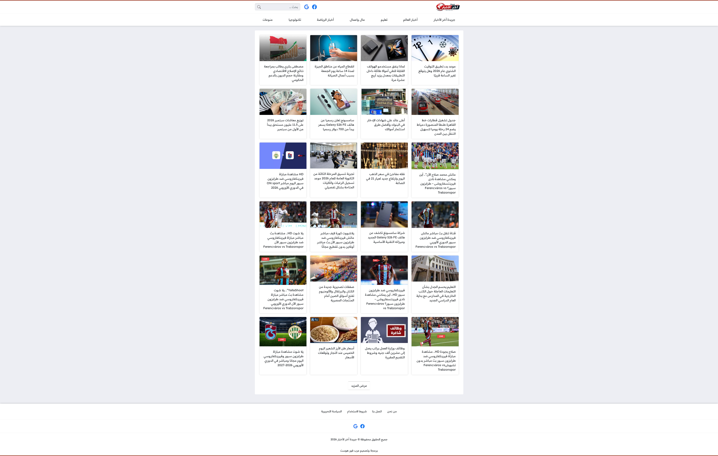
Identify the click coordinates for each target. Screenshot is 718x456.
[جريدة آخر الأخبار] (448, 7)
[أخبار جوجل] (306, 7)
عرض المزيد (359, 385)
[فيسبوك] (314, 7)
